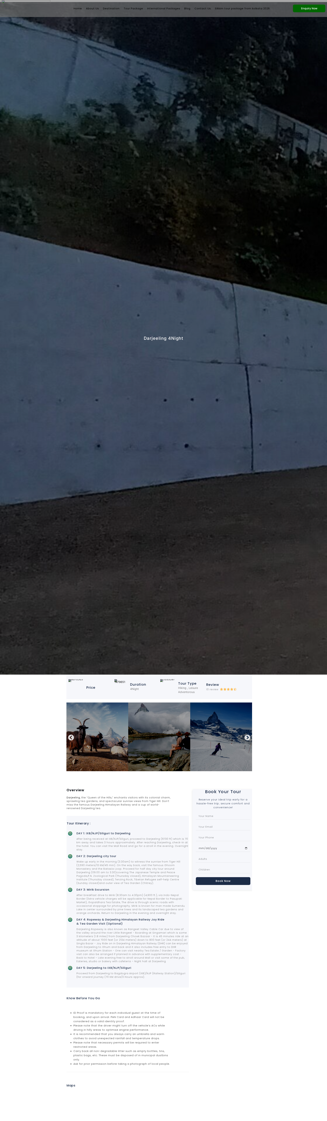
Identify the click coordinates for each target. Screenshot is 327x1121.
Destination (111, 8)
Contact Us (202, 8)
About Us (92, 8)
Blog (187, 8)
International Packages (163, 8)
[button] (71, 737)
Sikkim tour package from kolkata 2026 (242, 8)
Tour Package (133, 8)
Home (78, 8)
